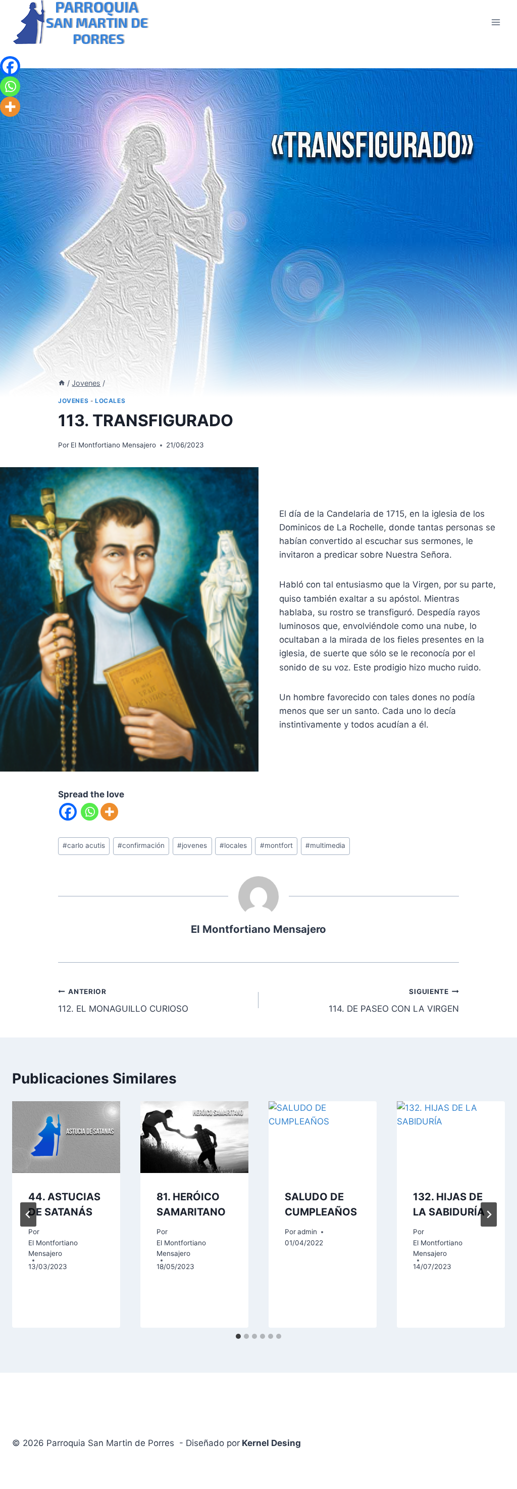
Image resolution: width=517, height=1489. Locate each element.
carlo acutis (84, 845)
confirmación (141, 845)
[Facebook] (68, 812)
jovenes (192, 845)
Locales (110, 400)
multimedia (325, 845)
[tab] (238, 1336)
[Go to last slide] (28, 1214)
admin (307, 1232)
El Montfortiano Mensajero (113, 445)
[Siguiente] (489, 1214)
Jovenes (73, 400)
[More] (109, 812)
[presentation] (66, 1137)
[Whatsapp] (89, 812)
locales (233, 845)
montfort (276, 845)
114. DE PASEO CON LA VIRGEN (394, 1000)
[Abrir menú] (495, 22)
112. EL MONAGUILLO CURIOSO (123, 1000)
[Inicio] (61, 383)
